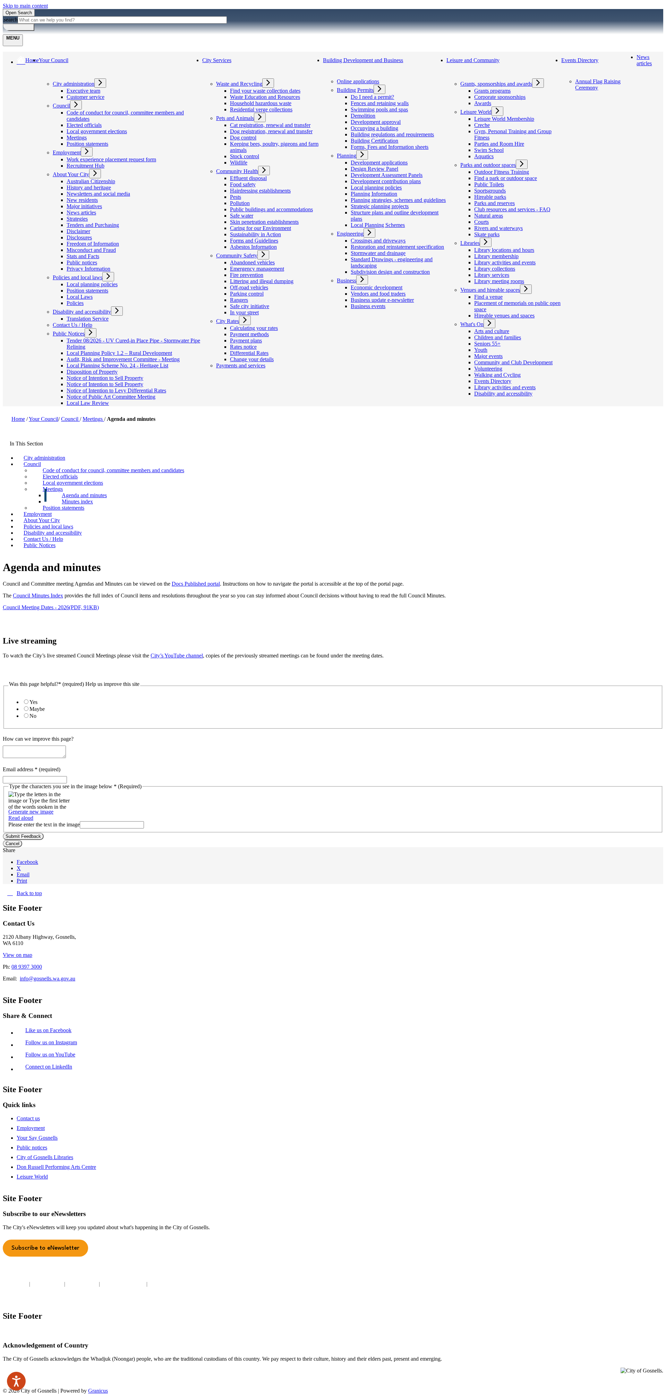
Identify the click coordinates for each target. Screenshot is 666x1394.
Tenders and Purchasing (93, 225)
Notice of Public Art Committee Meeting (111, 397)
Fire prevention (246, 275)
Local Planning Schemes (378, 225)
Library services (491, 275)
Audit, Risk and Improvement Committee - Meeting (123, 359)
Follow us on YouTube (51, 1054)
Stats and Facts (83, 256)
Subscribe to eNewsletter (45, 1248)
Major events (488, 356)
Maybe (37, 709)
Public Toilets (489, 184)
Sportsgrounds (490, 191)
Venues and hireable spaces (490, 290)
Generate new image (30, 812)
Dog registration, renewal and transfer (271, 131)
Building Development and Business (363, 60)
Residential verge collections (261, 109)
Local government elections (97, 131)
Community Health (237, 171)
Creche (482, 125)
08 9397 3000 (26, 967)
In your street (244, 312)
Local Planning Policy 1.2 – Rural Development (119, 353)
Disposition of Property (92, 372)
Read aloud (20, 818)
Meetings (77, 138)
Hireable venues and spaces (504, 315)
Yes (33, 702)
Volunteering (488, 369)
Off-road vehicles (249, 287)
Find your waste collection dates (265, 91)
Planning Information (374, 194)
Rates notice (243, 347)
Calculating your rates (254, 328)
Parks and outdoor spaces (488, 165)
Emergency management (257, 269)
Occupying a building (374, 128)
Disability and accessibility (82, 312)
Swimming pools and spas (379, 109)
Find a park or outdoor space (505, 178)
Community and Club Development (513, 362)
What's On (472, 324)
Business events (368, 306)
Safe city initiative (249, 306)
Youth (480, 350)
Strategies (77, 219)
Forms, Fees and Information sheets (389, 147)
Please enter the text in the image (44, 824)
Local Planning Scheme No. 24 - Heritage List (117, 365)
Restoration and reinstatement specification (397, 247)
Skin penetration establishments (264, 222)
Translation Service (88, 319)
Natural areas (488, 216)
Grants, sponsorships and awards (496, 84)
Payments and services (240, 365)
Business (346, 280)
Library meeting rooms (499, 281)
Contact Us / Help (72, 325)
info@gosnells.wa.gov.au (47, 978)
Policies (75, 303)
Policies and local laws (77, 277)
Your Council (53, 60)
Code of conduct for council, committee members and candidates (113, 470)
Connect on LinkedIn (50, 1067)
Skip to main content (25, 6)
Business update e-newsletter (382, 300)
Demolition (363, 116)
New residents (82, 200)
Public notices (82, 262)
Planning (346, 156)
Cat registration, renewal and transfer (270, 125)
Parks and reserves (494, 203)
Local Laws (80, 297)
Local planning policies (92, 284)
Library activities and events (505, 262)
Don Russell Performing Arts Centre (56, 1167)
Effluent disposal (248, 178)
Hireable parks (490, 197)
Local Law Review (88, 403)
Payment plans (246, 340)
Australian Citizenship (91, 181)
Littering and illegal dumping (261, 281)
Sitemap (159, 1284)
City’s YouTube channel (177, 655)
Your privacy (47, 1284)
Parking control (247, 294)
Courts (481, 222)
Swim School (489, 150)
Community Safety (236, 255)
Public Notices (69, 334)
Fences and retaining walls (380, 103)
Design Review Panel (374, 169)
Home (18, 419)
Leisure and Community (473, 60)
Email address (31, 769)
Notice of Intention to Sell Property (105, 378)
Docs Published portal (196, 584)
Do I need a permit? (372, 97)
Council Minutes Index (38, 595)
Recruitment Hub (85, 166)
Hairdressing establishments (260, 191)
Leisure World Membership (504, 119)
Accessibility (82, 1284)
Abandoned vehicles (252, 262)
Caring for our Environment (260, 228)
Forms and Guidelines (254, 241)
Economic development (376, 287)
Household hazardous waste (260, 103)
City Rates (227, 321)
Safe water (241, 216)
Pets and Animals (235, 118)
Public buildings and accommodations (271, 209)
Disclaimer (78, 231)
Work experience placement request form (111, 159)
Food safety (243, 184)
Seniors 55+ (487, 344)
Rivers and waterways (498, 228)
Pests (235, 197)
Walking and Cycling (497, 375)
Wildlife (238, 162)
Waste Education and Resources (265, 97)
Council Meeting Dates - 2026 (51, 607)
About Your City (71, 174)
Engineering (350, 234)
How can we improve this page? (38, 739)
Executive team (83, 91)
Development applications (379, 162)
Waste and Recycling (239, 84)
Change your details (252, 359)
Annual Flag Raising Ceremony (598, 84)
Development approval (376, 122)
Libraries (470, 243)
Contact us (28, 1118)
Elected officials (84, 125)
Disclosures (79, 237)
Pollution (240, 203)
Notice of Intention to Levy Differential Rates (116, 390)
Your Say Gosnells (37, 1138)
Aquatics (484, 156)
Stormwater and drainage (378, 253)
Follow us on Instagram (52, 1042)
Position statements (87, 144)
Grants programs (492, 91)
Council (61, 106)
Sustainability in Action (255, 234)
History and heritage (89, 187)
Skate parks (487, 234)
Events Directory (492, 381)
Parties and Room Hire (499, 144)
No (32, 716)
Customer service (85, 97)
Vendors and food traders (378, 294)
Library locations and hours (504, 250)
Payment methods (249, 334)
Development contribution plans (386, 181)
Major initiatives (84, 206)
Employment (67, 152)
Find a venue (488, 297)
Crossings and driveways (378, 241)
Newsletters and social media (98, 194)
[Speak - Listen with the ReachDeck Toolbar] (16, 1381)
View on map (17, 955)
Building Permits (355, 90)
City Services (216, 60)
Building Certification (374, 141)
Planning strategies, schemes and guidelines (398, 200)
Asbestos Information (253, 247)
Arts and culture (491, 331)
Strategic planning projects (380, 206)
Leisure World (476, 112)
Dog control (243, 138)
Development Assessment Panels (386, 175)
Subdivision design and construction (390, 272)
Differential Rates (249, 353)
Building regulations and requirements (392, 134)
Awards (482, 103)
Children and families (497, 337)
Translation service (123, 1284)
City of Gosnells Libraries (45, 1157)
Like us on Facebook (49, 1030)
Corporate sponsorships (500, 97)
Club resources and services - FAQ (512, 209)
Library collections (494, 269)
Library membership (496, 256)
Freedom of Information (93, 244)
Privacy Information (88, 269)
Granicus (98, 1391)
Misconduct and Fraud (91, 250)
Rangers (239, 300)
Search (10, 20)
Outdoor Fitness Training (501, 172)
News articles (81, 212)
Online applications (358, 81)
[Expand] (45, 73)
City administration (73, 84)
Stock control (244, 156)
